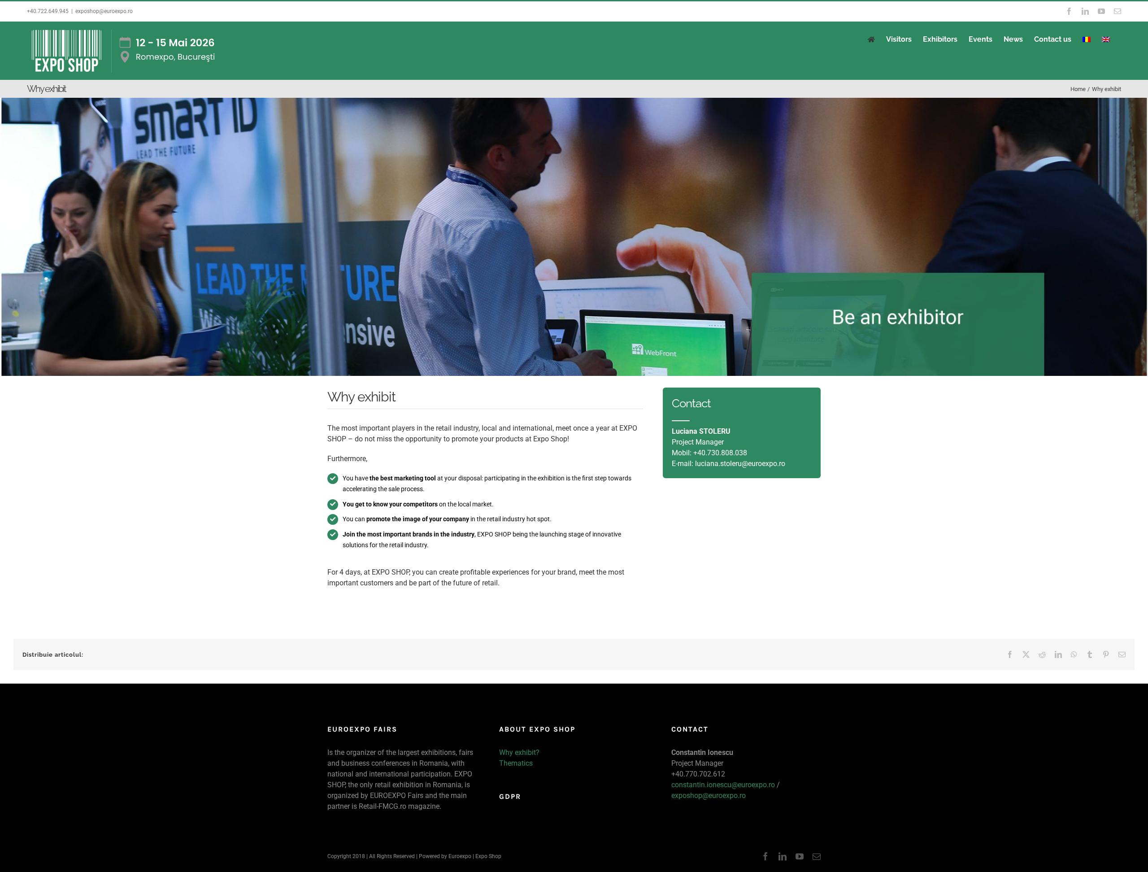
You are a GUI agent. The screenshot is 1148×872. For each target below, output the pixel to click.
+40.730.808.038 (720, 453)
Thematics (516, 763)
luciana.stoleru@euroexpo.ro (740, 463)
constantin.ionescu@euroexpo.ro (723, 784)
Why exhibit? (519, 752)
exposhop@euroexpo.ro (104, 11)
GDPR (510, 796)
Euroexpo (459, 856)
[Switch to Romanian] (1087, 39)
